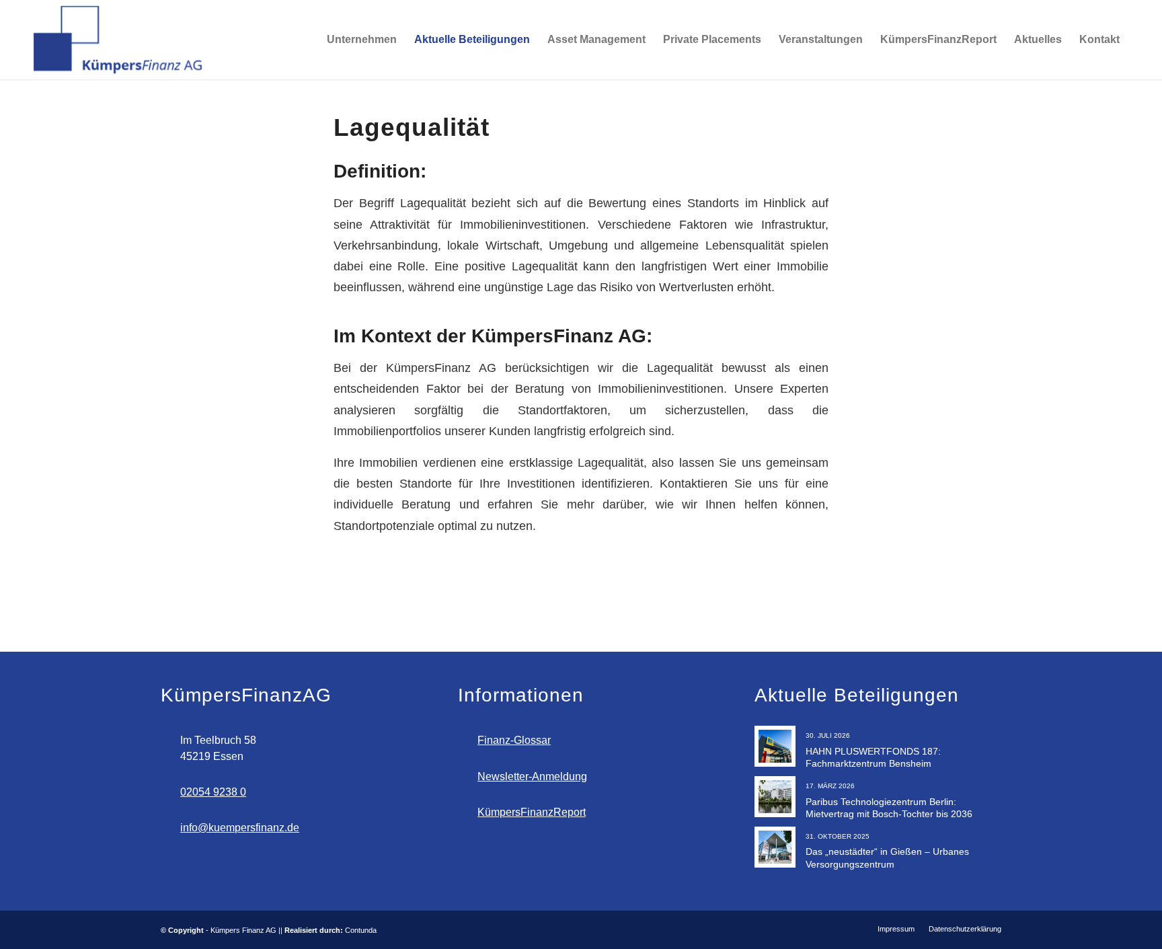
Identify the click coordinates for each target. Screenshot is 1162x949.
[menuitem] (304, 39)
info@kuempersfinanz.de (239, 827)
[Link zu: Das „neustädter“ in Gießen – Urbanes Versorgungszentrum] (775, 847)
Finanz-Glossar (514, 740)
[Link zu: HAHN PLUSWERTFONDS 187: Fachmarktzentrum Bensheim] (775, 746)
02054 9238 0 (213, 792)
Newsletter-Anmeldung (532, 776)
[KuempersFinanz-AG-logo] (119, 39)
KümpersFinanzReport (531, 812)
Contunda (361, 930)
